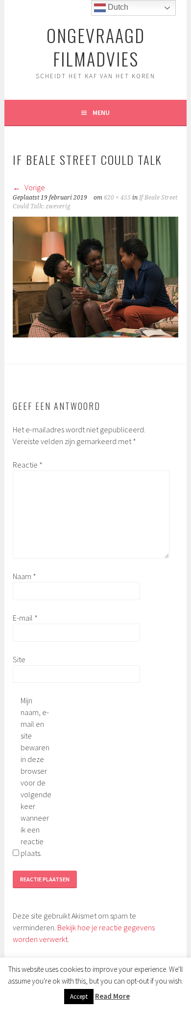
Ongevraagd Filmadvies (96, 46)
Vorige (34, 187)
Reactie (28, 465)
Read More (112, 996)
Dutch (117, 7)
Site (19, 659)
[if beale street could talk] (95, 334)
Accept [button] (79, 996)
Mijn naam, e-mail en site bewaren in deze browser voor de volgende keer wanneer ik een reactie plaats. (36, 777)
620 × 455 (117, 197)
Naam (24, 576)
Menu (101, 112)
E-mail (25, 618)
